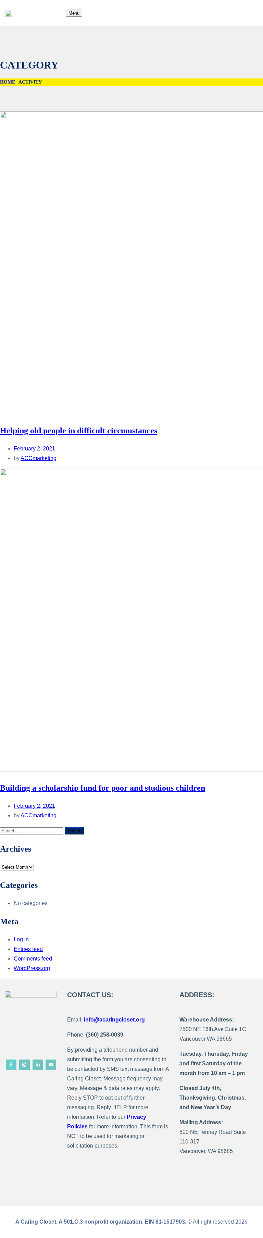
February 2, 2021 (34, 448)
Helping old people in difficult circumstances (78, 430)
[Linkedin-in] (38, 1065)
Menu (73, 13)
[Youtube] (51, 1065)
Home (7, 82)
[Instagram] (24, 1065)
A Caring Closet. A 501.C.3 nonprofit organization (78, 1222)
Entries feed (28, 949)
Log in (21, 939)
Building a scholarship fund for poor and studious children (102, 787)
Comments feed (33, 959)
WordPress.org (32, 968)
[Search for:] (32, 830)
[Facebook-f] (11, 1065)
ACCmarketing (39, 458)
